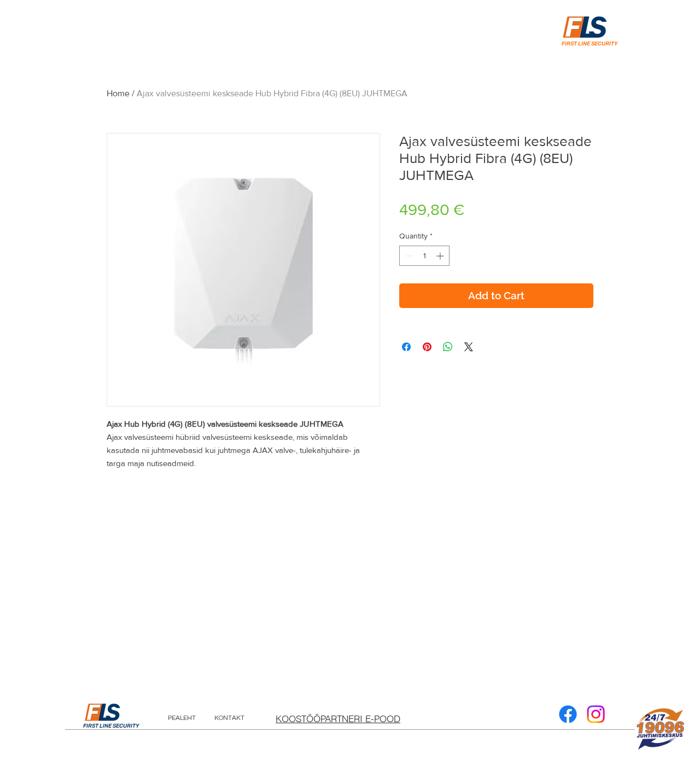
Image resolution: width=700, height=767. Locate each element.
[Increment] (441, 255)
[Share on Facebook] (406, 346)
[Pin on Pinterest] (427, 346)
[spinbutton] (424, 255)
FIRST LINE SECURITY (111, 726)
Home (118, 93)
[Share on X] (468, 346)
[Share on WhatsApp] (447, 346)
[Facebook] (568, 714)
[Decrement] (408, 255)
